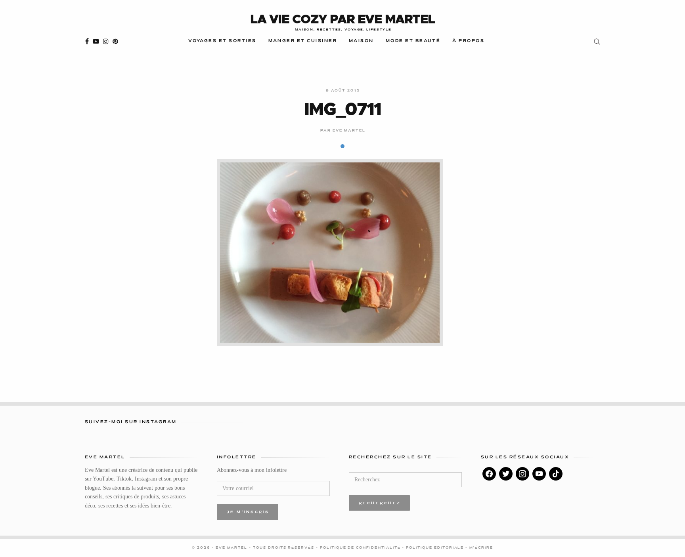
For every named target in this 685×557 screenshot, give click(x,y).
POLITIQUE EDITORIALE (435, 547)
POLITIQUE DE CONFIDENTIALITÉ (361, 547)
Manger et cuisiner (302, 41)
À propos (468, 41)
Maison (361, 41)
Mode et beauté (413, 41)
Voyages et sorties (222, 41)
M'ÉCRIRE (481, 547)
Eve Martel (349, 130)
